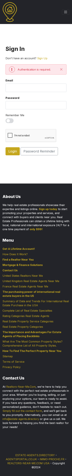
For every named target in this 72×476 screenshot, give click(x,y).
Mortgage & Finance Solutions (23, 265)
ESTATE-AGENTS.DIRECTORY (35, 455)
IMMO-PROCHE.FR (52, 459)
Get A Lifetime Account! (19, 249)
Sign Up (42, 58)
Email (9, 80)
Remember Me (15, 115)
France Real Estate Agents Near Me (25, 286)
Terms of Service (13, 361)
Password (12, 98)
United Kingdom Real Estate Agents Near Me (31, 281)
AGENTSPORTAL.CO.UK (21, 459)
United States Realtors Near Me (23, 275)
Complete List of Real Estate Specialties (27, 310)
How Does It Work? (15, 254)
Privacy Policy (12, 367)
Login (12, 151)
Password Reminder (39, 151)
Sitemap (8, 356)
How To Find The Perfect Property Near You (32, 351)
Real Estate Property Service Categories (28, 321)
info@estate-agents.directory (21, 419)
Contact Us (10, 270)
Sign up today (48, 209)
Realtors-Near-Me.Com (21, 386)
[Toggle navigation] (65, 12)
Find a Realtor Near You (18, 259)
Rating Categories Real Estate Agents (26, 316)
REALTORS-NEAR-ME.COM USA (28, 463)
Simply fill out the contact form (22, 411)
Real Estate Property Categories (23, 326)
